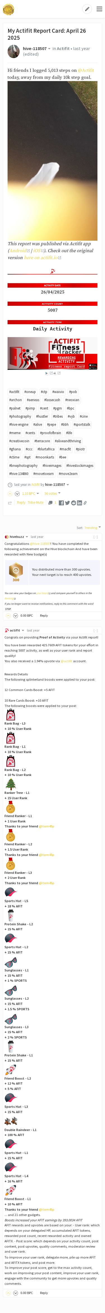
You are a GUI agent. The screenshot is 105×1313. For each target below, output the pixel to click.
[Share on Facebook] (61, 502)
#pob (73, 391)
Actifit (63, 48)
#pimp (30, 408)
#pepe (51, 424)
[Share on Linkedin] (79, 502)
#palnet (14, 408)
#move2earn (68, 473)
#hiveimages (52, 465)
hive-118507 (34, 48)
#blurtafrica (46, 449)
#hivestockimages (79, 465)
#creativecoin (19, 441)
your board (42, 593)
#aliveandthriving (68, 441)
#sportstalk (82, 424)
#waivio (58, 391)
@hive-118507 (40, 543)
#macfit (65, 449)
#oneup (30, 391)
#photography (20, 416)
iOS (36, 251)
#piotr (80, 449)
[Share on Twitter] (67, 502)
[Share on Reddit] (73, 502)
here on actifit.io (40, 258)
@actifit (66, 661)
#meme (14, 432)
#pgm (57, 408)
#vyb (71, 416)
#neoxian (72, 400)
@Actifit (86, 71)
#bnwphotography (23, 465)
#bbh (65, 424)
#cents (30, 432)
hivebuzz (17, 536)
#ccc (29, 449)
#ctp (44, 391)
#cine (84, 416)
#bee (62, 457)
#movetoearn (43, 473)
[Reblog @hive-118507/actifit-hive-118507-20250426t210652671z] (10, 502)
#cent (44, 408)
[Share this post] (85, 502)
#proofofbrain (50, 432)
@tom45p (46, 826)
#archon (15, 400)
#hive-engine (18, 424)
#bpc (70, 408)
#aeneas (33, 400)
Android (17, 251)
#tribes (58, 416)
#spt (27, 457)
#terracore (42, 441)
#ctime (14, 457)
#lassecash (52, 400)
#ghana (15, 449)
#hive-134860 (18, 473)
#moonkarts (45, 457)
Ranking (8, 598)
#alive (37, 424)
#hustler (42, 416)
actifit (15, 630)
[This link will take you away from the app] (48, 373)
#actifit (14, 391)
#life (69, 432)
